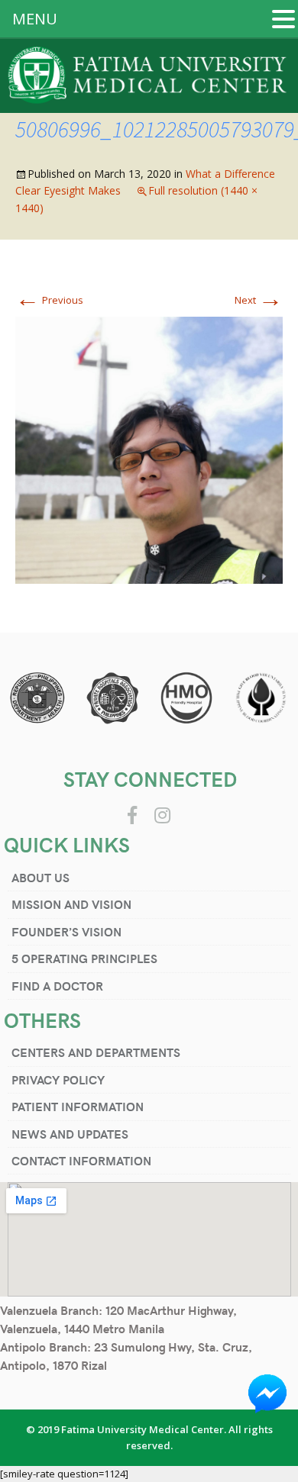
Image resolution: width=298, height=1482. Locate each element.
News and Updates (69, 1134)
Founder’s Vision (66, 931)
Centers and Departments (95, 1052)
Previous (49, 300)
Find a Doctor (57, 986)
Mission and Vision (71, 904)
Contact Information (81, 1160)
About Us (40, 877)
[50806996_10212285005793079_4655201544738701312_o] (149, 449)
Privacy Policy (58, 1079)
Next (259, 300)
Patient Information (77, 1106)
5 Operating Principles (84, 958)
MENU (34, 18)
